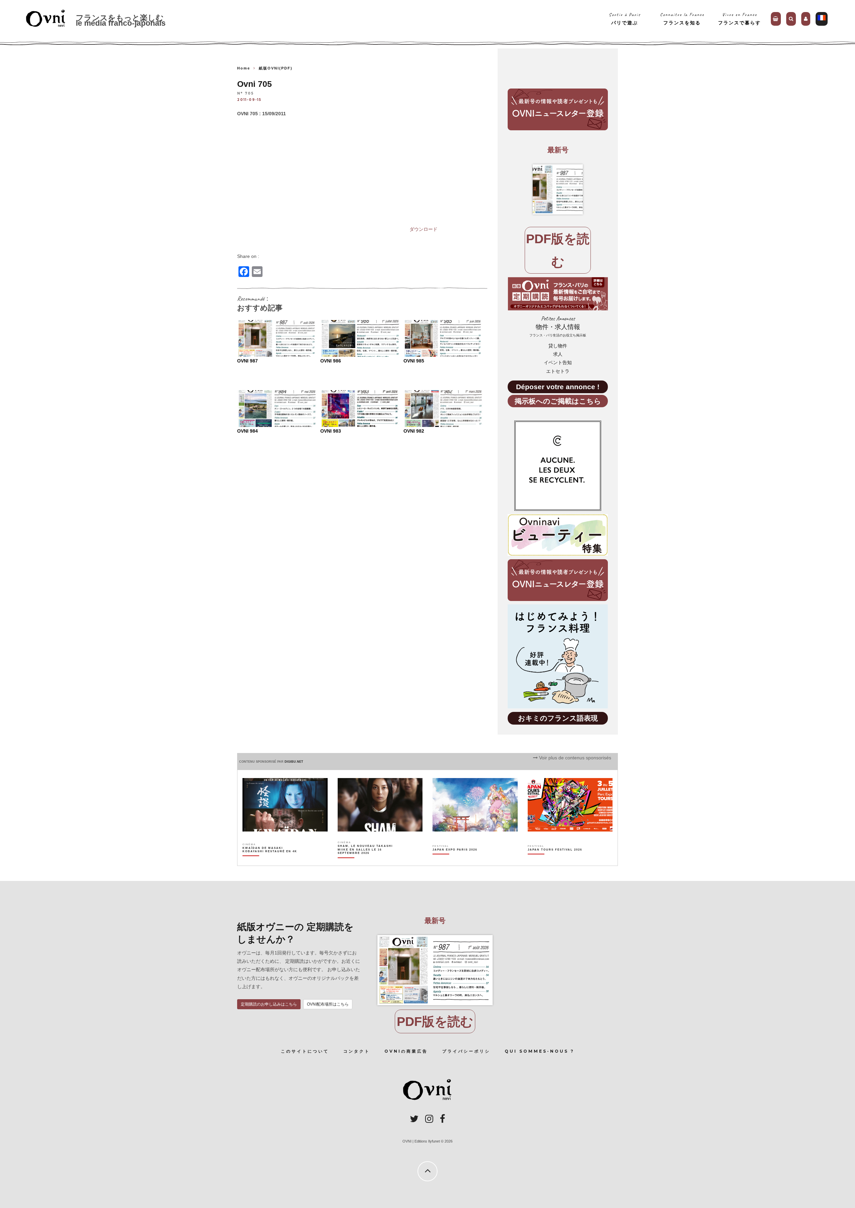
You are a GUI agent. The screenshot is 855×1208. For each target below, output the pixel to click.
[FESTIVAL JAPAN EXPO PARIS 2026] (455, 861)
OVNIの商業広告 (406, 1051)
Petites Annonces (557, 326)
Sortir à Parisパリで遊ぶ (625, 18)
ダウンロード (423, 229)
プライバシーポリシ (466, 1051)
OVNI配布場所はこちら (328, 1004)
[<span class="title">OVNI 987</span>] (558, 189)
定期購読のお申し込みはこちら (269, 1004)
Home (243, 68)
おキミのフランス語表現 (558, 718)
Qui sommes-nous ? (539, 1051)
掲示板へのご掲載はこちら (558, 401)
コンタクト (356, 1051)
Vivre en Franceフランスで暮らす (739, 18)
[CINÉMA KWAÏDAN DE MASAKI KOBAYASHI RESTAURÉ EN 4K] (270, 861)
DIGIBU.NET (294, 761)
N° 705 (245, 94)
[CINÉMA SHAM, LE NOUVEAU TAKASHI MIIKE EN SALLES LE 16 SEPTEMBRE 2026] (365, 861)
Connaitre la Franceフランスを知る (682, 18)
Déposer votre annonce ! (558, 387)
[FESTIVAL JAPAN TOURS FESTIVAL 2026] (555, 861)
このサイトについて (305, 1051)
